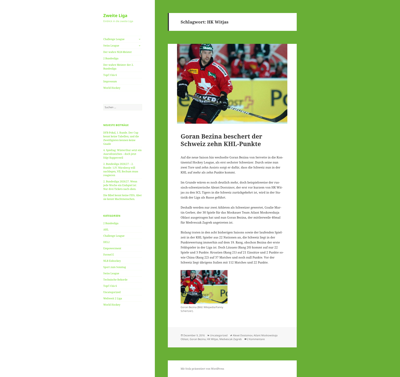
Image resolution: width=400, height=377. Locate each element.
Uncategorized (112, 292)
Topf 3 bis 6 (110, 75)
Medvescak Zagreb (230, 339)
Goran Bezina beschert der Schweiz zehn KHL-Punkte (221, 140)
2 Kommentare (256, 339)
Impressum (110, 81)
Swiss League (111, 45)
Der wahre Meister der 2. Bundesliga (118, 66)
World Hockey (111, 88)
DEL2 (106, 242)
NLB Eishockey (112, 261)
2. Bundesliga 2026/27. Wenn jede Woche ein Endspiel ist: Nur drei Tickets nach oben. (120, 185)
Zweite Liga (115, 15)
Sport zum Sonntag (114, 267)
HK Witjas (212, 339)
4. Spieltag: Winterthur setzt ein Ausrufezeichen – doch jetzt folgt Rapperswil (122, 153)
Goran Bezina (198, 339)
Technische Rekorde (115, 279)
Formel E (108, 254)
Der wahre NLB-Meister (117, 52)
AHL (106, 229)
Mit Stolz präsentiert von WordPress (202, 368)
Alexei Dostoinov (242, 335)
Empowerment (112, 248)
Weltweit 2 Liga (112, 298)
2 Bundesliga (110, 58)
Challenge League (114, 39)
